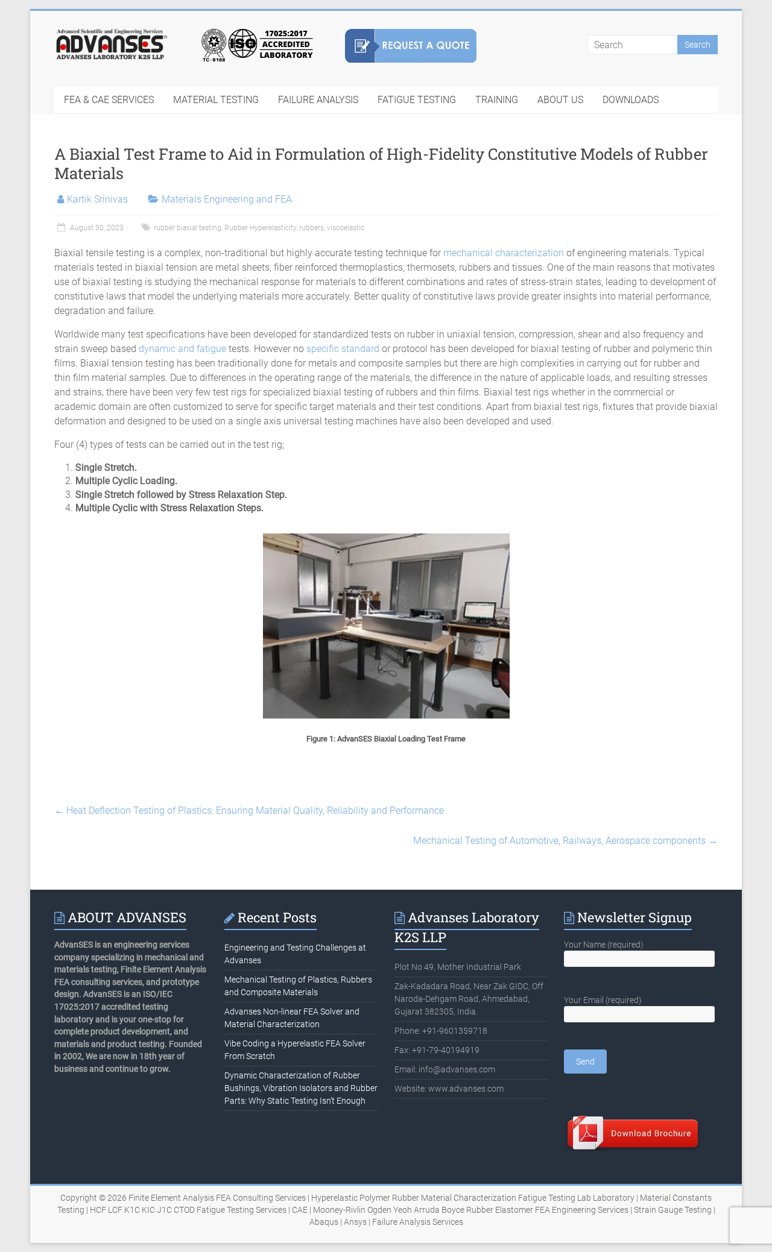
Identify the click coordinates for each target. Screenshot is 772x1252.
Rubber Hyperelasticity (260, 228)
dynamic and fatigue (182, 348)
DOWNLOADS (631, 99)
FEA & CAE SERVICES (109, 99)
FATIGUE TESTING (417, 99)
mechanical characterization (503, 253)
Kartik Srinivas (97, 199)
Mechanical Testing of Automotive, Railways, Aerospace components (565, 840)
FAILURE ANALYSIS (318, 99)
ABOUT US (560, 99)
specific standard (342, 348)
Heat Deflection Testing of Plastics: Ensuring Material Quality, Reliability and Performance (249, 810)
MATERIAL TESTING (216, 99)
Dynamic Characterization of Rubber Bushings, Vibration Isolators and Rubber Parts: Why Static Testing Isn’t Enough (301, 1088)
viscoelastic (345, 228)
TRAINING (496, 99)
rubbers (311, 228)
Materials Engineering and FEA (227, 199)
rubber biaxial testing (187, 228)
